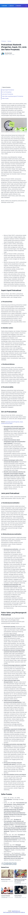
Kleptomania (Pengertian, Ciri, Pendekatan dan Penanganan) (21, 881)
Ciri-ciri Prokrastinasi (7, 92)
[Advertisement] (14, 24)
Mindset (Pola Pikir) (5, 879)
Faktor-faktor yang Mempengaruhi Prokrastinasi (12, 96)
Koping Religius (18, 895)
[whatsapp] (10, 864)
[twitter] (7, 864)
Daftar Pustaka (5, 98)
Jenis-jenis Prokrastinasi (7, 94)
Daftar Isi (23, 912)
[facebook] (4, 864)
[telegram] (12, 864)
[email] (15, 864)
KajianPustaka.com (16, 911)
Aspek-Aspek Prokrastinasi (8, 89)
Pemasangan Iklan (16, 912)
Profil (4, 912)
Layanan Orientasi (5, 895)
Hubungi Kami (9, 912)
